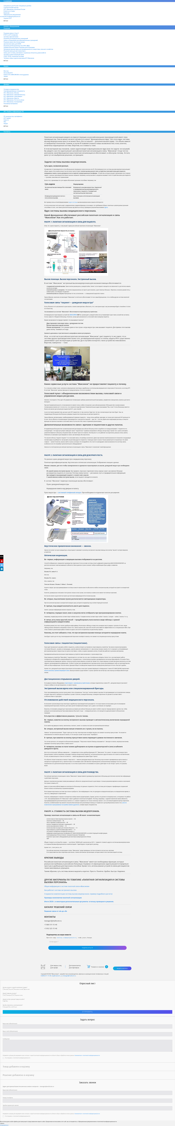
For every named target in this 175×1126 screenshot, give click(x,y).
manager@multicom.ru (69, 976)
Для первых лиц (56, 965)
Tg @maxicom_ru (57, 976)
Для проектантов (75, 965)
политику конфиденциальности (66, 937)
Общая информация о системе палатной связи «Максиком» (66, 886)
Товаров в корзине (97, 967)
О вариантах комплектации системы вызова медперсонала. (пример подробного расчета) (78, 894)
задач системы (73, 202)
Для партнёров (74, 968)
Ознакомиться (4, 1125)
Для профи (54, 968)
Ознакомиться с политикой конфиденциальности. (87, 1055)
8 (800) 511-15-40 (46, 976)
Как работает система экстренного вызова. (60, 890)
